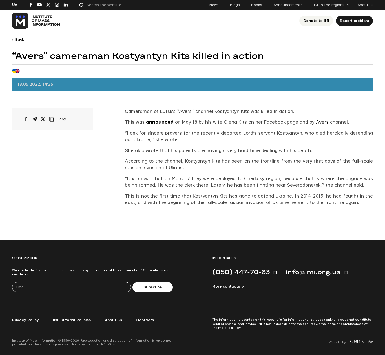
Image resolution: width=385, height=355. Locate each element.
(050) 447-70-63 (241, 271)
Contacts (145, 320)
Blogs (235, 5)
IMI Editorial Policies (72, 320)
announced (160, 122)
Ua (14, 5)
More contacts (226, 286)
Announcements (288, 5)
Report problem (354, 21)
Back (19, 40)
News (214, 5)
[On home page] (36, 21)
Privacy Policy (25, 320)
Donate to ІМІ (316, 21)
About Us (113, 320)
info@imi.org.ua (313, 271)
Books (256, 5)
